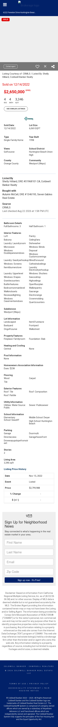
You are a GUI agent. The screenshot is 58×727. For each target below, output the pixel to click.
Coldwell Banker (15, 666)
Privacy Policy (39, 684)
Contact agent (10, 66)
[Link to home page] (29, 4)
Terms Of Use (17, 684)
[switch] (37, 66)
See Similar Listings (15, 109)
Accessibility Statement (25, 688)
